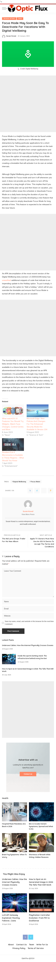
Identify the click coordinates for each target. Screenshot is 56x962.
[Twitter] (37, 490)
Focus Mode (35, 481)
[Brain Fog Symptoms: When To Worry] (14, 842)
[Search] (52, 8)
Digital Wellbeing (19, 481)
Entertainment (36, 910)
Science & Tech (9, 18)
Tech (20, 18)
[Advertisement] (28, 104)
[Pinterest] (43, 490)
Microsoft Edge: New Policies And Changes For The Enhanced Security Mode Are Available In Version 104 (37, 424)
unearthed (6, 280)
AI (5, 910)
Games (47, 910)
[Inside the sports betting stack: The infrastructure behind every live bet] (9, 659)
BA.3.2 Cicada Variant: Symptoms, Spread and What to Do (41, 826)
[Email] (50, 490)
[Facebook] (30, 490)
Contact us (28, 774)
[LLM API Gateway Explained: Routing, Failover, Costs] (14, 902)
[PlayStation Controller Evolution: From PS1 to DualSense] (41, 902)
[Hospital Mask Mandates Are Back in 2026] (14, 811)
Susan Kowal (11, 36)
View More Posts (28, 514)
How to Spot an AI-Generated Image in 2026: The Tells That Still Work (41, 882)
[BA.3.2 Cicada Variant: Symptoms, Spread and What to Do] (41, 811)
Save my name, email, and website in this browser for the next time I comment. (29, 622)
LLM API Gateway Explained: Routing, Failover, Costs (11, 918)
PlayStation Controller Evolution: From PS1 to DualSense (39, 918)
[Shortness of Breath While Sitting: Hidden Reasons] (41, 842)
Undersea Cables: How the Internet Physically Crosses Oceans (27, 645)
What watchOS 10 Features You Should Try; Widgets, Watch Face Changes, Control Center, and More (13, 424)
